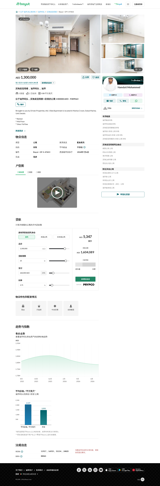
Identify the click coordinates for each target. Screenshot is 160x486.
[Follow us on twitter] (84, 470)
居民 (26, 237)
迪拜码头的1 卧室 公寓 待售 (113, 135)
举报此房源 (125, 194)
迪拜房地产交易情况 (94, 4)
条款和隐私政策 (53, 470)
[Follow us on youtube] (101, 470)
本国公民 (44, 237)
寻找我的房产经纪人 (48, 4)
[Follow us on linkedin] (90, 470)
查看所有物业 (136, 108)
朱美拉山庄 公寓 (108, 180)
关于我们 (19, 470)
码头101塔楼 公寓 (109, 152)
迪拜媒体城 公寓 (108, 188)
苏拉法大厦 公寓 (108, 163)
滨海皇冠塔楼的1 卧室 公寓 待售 (114, 139)
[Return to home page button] (23, 4)
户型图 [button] (24, 70)
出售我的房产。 (64, 4)
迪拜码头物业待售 (109, 124)
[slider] (65, 249)
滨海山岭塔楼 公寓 (109, 159)
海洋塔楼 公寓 (108, 156)
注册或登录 (138, 4)
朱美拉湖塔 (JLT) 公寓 (110, 173)
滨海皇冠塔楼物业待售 (111, 128)
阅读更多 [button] (19, 131)
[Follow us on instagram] (95, 470)
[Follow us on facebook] (79, 470)
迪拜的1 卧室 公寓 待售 (111, 131)
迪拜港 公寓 (107, 177)
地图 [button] (36, 70)
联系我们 (39, 470)
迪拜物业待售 (107, 120)
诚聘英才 (29, 470)
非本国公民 (61, 237)
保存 (97, 77)
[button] (24, 19)
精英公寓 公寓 (108, 148)
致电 (124, 101)
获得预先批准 (85, 279)
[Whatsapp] (136, 101)
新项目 (108, 4)
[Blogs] (118, 4)
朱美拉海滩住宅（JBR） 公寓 (113, 184)
